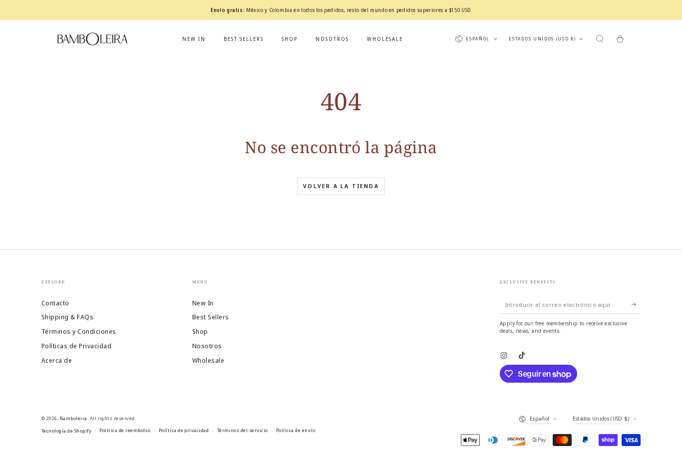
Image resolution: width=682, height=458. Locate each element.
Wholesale (208, 360)
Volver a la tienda (341, 186)
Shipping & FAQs (67, 316)
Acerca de (56, 360)
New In (203, 302)
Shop (200, 331)
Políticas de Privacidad (76, 345)
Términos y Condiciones (78, 331)
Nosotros (207, 345)
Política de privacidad (184, 430)
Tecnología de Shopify (66, 431)
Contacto (55, 302)
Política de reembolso (124, 430)
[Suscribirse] (636, 304)
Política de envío (295, 430)
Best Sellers (210, 316)
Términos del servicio (242, 430)
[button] (599, 38)
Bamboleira (73, 418)
